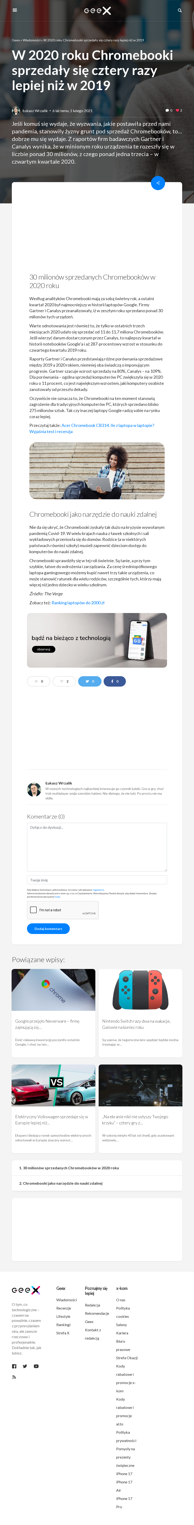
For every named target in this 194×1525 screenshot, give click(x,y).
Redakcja (92, 1305)
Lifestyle (63, 1316)
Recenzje (63, 1308)
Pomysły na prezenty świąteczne (125, 1457)
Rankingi (63, 1324)
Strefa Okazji (127, 1357)
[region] (97, 228)
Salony (121, 1324)
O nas (120, 1299)
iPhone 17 (124, 1473)
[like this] (177, 111)
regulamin (98, 889)
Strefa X (62, 1333)
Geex (16, 40)
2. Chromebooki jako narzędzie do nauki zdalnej (60, 1183)
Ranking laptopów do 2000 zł (78, 602)
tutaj (57, 896)
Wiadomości (31, 40)
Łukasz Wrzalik (35, 110)
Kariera (122, 1333)
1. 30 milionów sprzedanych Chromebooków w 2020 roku (69, 1168)
